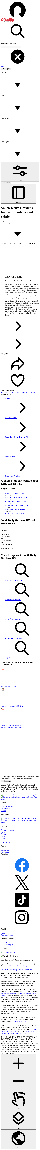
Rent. (3, 933)
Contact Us (5, 850)
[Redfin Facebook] (22, 873)
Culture (3, 834)
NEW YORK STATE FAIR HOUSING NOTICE (17, 1032)
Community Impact (7, 830)
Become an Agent (7, 807)
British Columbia (11, 418)
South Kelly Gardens (12, 476)
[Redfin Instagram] (22, 925)
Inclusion (4, 832)
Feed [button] (2, 66)
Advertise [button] (4, 854)
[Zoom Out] (18, 1081)
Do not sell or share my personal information (16, 970)
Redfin (7, 398)
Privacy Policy (22, 966)
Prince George (10, 456)
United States (12, 952)
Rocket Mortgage (7, 945)
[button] (20, 12)
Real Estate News (7, 842)
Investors (4, 838)
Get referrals (5, 809)
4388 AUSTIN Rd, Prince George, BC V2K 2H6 (18, 392)
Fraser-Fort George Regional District (18, 437)
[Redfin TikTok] (22, 908)
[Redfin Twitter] (22, 890)
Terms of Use (8, 966)
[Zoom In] (18, 1063)
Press (3, 836)
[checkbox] (20, 380)
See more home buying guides (11, 727)
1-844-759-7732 (20, 1021)
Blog (2, 840)
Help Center (5, 852)
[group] (20, 312)
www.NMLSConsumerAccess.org (13, 993)
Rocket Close (5, 943)
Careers (3, 811)
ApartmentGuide (7, 935)
